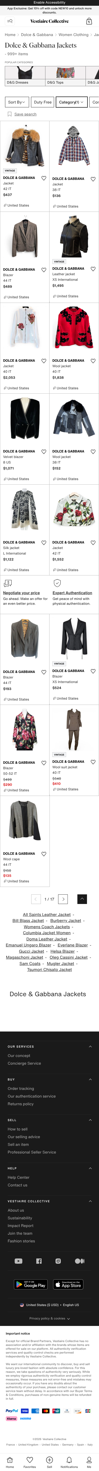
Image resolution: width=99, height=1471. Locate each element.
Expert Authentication (72, 593)
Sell (12, 1120)
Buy (11, 1080)
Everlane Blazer (73, 945)
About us (16, 1210)
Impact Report (20, 1225)
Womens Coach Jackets (47, 927)
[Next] (63, 899)
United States (50, 1445)
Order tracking (21, 1088)
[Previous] (36, 899)
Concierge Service (24, 1063)
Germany (68, 1445)
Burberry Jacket (65, 921)
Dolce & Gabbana (37, 34)
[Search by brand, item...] (10, 21)
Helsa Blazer (62, 951)
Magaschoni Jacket (24, 957)
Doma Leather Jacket (46, 939)
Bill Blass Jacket (28, 921)
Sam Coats (29, 964)
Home (10, 34)
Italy (90, 1445)
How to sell (18, 1129)
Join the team (20, 1233)
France (10, 1445)
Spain (80, 1445)
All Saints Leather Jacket (47, 915)
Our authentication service (32, 1096)
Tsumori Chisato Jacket (49, 970)
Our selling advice (24, 1137)
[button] (89, 21)
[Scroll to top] (82, 899)
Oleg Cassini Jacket (68, 957)
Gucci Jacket (31, 951)
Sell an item (18, 1144)
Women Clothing (74, 34)
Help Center (18, 1177)
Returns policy (21, 1104)
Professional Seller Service (32, 1152)
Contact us (17, 1185)
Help (12, 1168)
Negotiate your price (21, 593)
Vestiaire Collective (29, 1201)
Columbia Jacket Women (47, 933)
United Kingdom (28, 1445)
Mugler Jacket (60, 964)
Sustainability (20, 1218)
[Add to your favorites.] (44, 178)
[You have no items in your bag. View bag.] (89, 21)
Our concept (19, 1055)
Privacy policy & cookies (47, 1318)
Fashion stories (21, 1241)
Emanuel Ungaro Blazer (28, 945)
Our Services (21, 1047)
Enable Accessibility (49, 2)
